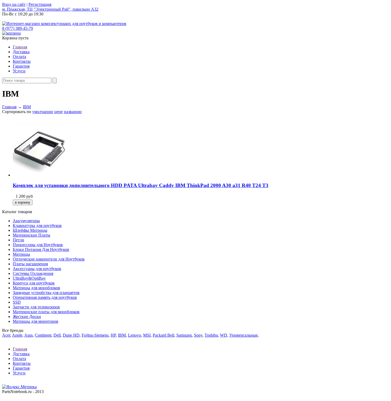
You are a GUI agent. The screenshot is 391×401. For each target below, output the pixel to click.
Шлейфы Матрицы (30, 230)
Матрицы (21, 254)
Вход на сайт (14, 4)
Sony (198, 335)
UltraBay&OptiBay (29, 278)
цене (58, 111)
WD (223, 335)
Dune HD (71, 335)
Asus (28, 335)
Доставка (21, 51)
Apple (17, 335)
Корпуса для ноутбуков (34, 283)
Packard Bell (163, 335)
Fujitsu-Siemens (95, 335)
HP (113, 335)
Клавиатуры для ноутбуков (37, 225)
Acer (6, 335)
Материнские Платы (31, 235)
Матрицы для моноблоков (36, 288)
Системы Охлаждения (33, 273)
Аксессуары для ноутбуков (37, 268)
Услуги (19, 71)
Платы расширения (30, 264)
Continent (43, 335)
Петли (18, 240)
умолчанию (42, 111)
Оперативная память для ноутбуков (45, 297)
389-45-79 (17, 28)
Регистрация (39, 4)
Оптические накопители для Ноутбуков (49, 259)
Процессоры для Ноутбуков (38, 244)
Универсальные (243, 335)
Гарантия (21, 66)
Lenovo (134, 335)
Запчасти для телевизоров (36, 307)
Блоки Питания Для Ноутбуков (41, 249)
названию (73, 111)
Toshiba (211, 335)
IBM (27, 107)
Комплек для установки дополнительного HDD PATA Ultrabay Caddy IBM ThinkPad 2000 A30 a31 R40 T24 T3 (140, 185)
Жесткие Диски (27, 316)
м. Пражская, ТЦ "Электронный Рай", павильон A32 (50, 9)
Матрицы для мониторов (35, 321)
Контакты (22, 61)
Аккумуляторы (26, 220)
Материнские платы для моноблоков (46, 311)
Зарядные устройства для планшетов (46, 292)
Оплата (19, 56)
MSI (147, 335)
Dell (57, 335)
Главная (20, 47)
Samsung (184, 335)
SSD (17, 302)
